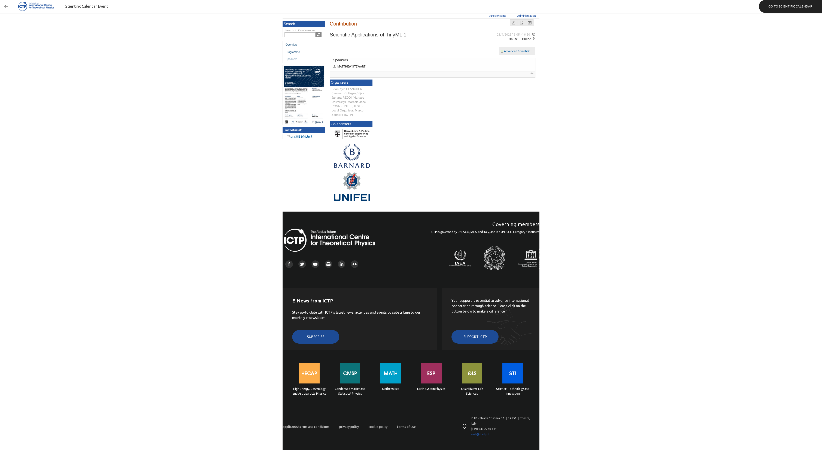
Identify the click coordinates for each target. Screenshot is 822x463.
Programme (293, 52)
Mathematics (390, 389)
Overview (291, 44)
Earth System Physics (431, 389)
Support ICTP (475, 337)
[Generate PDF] (514, 23)
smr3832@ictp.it (301, 136)
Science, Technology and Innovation (512, 391)
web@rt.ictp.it (480, 434)
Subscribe (316, 337)
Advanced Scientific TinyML (522, 51)
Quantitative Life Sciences (472, 391)
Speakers (291, 59)
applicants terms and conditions (306, 426)
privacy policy (349, 426)
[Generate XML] (522, 23)
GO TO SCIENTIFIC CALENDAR (790, 6)
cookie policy (377, 426)
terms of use (406, 426)
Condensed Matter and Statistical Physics (350, 391)
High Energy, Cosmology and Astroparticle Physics (309, 391)
